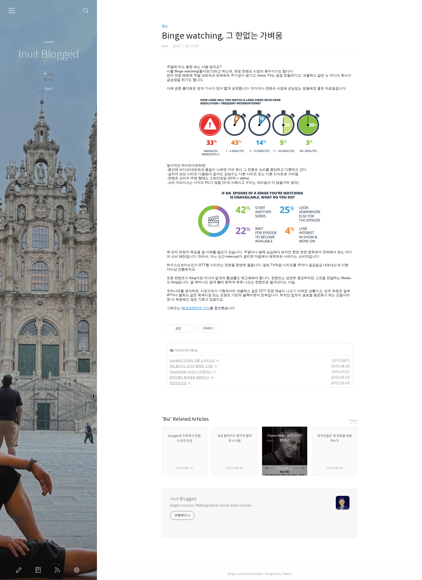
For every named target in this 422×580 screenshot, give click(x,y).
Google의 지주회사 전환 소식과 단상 (192, 360)
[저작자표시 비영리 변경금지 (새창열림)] (224, 328)
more (353, 420)
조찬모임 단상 (177, 383)
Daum (258, 574)
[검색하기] (86, 10)
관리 (78, 570)
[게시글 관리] (191, 328)
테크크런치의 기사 (195, 308)
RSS (58, 570)
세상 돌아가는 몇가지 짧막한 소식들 (191, 366)
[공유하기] (185, 328)
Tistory (286, 574)
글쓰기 (20, 570)
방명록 (39, 570)
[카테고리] (12, 10)
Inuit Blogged (48, 54)
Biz (165, 26)
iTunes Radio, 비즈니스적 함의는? (190, 372)
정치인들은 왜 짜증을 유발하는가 (189, 377)
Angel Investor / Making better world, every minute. (211, 505)
